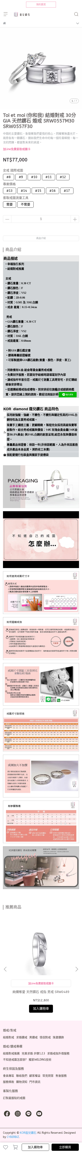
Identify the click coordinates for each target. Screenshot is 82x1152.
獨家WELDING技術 (40, 1059)
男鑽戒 (33, 1037)
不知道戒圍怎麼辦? (15, 1059)
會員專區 (8, 1075)
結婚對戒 (8, 1037)
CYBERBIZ (13, 1137)
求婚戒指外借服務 (58, 1053)
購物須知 (21, 1082)
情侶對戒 (45, 1037)
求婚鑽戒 (21, 1037)
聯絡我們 (21, 1075)
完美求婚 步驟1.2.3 (33, 1053)
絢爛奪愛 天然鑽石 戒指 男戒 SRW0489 (41, 992)
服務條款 (8, 1082)
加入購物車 (35, 1147)
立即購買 (65, 1147)
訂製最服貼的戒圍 (14, 1098)
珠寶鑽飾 (58, 1037)
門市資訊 (34, 1082)
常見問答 (48, 1075)
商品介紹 (41, 238)
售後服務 (61, 1075)
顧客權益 (34, 1075)
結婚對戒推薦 (11, 1053)
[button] (76, 969)
